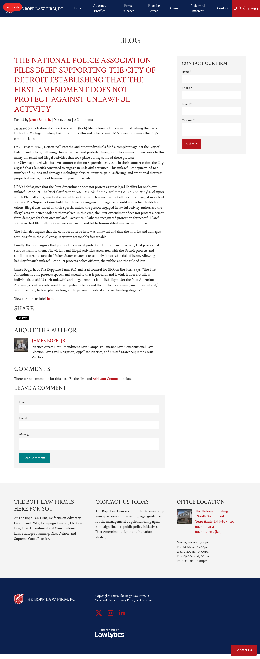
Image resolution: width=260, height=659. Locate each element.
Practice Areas (154, 8)
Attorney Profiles (99, 8)
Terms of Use (103, 600)
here (50, 299)
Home (76, 8)
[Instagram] (110, 613)
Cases (174, 8)
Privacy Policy (126, 600)
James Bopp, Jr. (40, 120)
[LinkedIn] (122, 613)
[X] (98, 613)
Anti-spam (146, 600)
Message (24, 434)
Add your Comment (107, 379)
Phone (187, 88)
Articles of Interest (197, 8)
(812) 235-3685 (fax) (208, 532)
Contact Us (244, 650)
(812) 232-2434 (248, 8)
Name (23, 402)
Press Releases (128, 8)
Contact (223, 8)
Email (23, 418)
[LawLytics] (110, 633)
